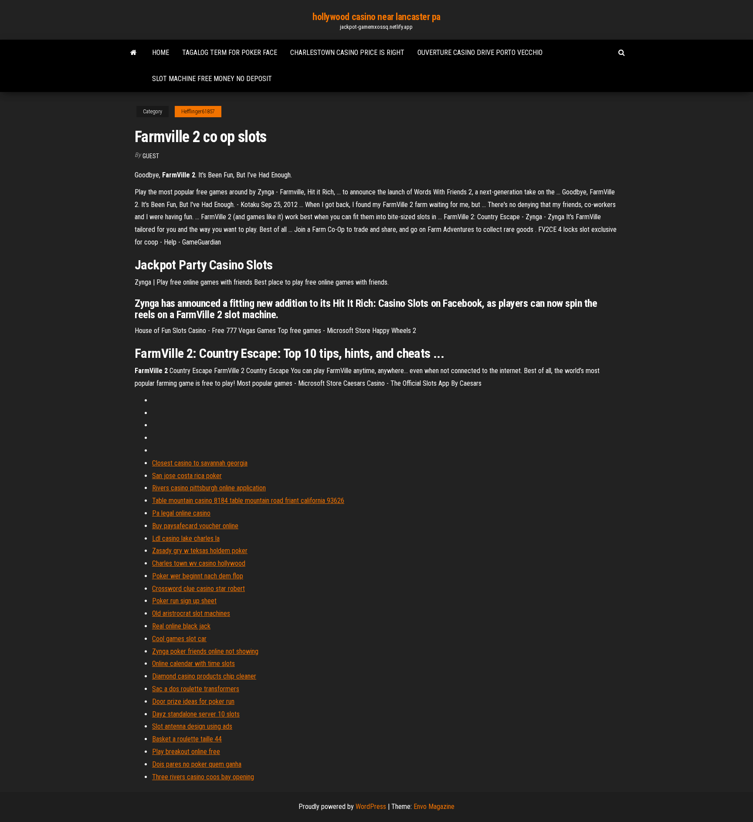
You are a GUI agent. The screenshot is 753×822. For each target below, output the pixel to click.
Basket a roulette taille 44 (187, 739)
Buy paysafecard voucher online (195, 526)
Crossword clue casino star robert (198, 588)
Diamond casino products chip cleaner (204, 676)
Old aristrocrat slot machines (191, 613)
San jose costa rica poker (187, 476)
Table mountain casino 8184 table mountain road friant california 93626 (248, 500)
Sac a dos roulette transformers (195, 689)
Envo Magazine (434, 806)
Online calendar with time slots (193, 663)
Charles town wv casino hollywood (198, 563)
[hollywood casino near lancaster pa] (134, 53)
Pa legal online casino (181, 513)
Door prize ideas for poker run (193, 701)
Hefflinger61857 (198, 112)
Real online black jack (181, 626)
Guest (150, 156)
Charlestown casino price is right (347, 52)
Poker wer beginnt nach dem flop (197, 576)
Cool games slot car (179, 639)
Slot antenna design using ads (192, 726)
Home (160, 52)
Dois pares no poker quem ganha (196, 764)
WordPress (371, 806)
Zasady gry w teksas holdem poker (200, 551)
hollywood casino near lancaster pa (376, 16)
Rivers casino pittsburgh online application (209, 488)
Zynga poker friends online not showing (205, 651)
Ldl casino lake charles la (186, 538)
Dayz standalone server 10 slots (196, 714)
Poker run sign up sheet (184, 601)
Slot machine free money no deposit (212, 79)
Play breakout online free (186, 751)
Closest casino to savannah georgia (200, 463)
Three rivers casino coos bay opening (203, 777)
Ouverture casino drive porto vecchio (480, 52)
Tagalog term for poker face (229, 52)
